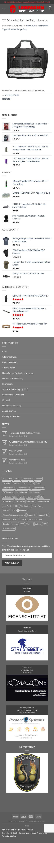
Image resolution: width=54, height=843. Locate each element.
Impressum (7, 383)
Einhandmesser (9, 488)
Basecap (38, 479)
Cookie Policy (8, 367)
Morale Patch (37, 506)
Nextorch (6, 510)
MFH (16, 506)
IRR (36, 497)
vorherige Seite (10, 95)
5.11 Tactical (7, 479)
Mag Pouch (7, 506)
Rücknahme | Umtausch (13, 394)
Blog (42, 821)
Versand (6, 400)
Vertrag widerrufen (11, 416)
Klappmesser (8, 501)
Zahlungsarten (9, 410)
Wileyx (38, 524)
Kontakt (13, 821)
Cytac (25, 483)
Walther (29, 524)
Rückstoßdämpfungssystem (14, 515)
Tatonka (6, 524)
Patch (14, 510)
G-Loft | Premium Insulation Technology (28, 441)
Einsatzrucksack (24, 488)
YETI (45, 524)
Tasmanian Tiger (35, 519)
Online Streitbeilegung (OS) (15, 389)
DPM (32, 483)
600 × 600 (30, 25)
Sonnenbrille (43, 515)
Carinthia (6, 483)
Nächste (7, 98)
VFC (22, 524)
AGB (4, 351)
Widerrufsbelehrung (11, 405)
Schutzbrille (31, 515)
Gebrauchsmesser (10, 497)
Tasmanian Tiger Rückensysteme (24, 432)
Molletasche (24, 506)
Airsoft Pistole (27, 479)
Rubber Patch (24, 510)
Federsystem (34, 492)
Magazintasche (43, 501)
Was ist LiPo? (15, 450)
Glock (22, 497)
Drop (38, 483)
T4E (14, 519)
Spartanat (6, 519)
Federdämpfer (21, 492)
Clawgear (16, 483)
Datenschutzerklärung (12, 378)
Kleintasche (20, 501)
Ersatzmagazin (38, 488)
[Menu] (3, 9)
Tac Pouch (22, 519)
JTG (41, 497)
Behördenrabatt (9, 362)
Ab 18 (17, 479)
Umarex (15, 524)
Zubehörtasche (9, 528)
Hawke (29, 497)
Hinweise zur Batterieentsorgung (18, 373)
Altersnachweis (9, 356)
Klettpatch (31, 501)
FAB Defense (8, 492)
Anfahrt (23, 821)
